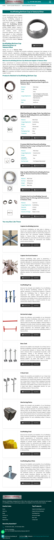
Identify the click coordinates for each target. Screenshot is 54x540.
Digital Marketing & (44, 536)
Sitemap (4, 517)
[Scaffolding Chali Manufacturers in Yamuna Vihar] (10, 443)
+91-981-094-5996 (35, 1)
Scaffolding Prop (25, 285)
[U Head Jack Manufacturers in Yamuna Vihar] (10, 384)
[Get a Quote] (3, 536)
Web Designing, (36, 536)
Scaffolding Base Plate (27, 461)
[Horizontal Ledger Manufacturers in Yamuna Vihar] (10, 326)
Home (4, 5)
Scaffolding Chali (25, 431)
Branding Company (23, 537)
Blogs (4, 513)
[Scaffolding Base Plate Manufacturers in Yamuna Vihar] (10, 473)
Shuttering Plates (26, 402)
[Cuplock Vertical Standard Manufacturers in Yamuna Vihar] (10, 267)
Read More (36, 245)
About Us (5, 511)
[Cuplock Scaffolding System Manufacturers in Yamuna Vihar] (10, 238)
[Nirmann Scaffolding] (14, 2)
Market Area (5, 519)
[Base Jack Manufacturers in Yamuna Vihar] (10, 355)
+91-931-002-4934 (19, 526)
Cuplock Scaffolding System (29, 226)
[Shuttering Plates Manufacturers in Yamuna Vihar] (10, 414)
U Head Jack (24, 373)
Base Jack (23, 343)
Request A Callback (40, 106)
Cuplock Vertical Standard (28, 255)
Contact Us (5, 515)
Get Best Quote (26, 106)
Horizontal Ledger (26, 314)
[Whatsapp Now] (3, 532)
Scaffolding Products (13, 5)
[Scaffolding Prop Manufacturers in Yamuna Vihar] (10, 296)
